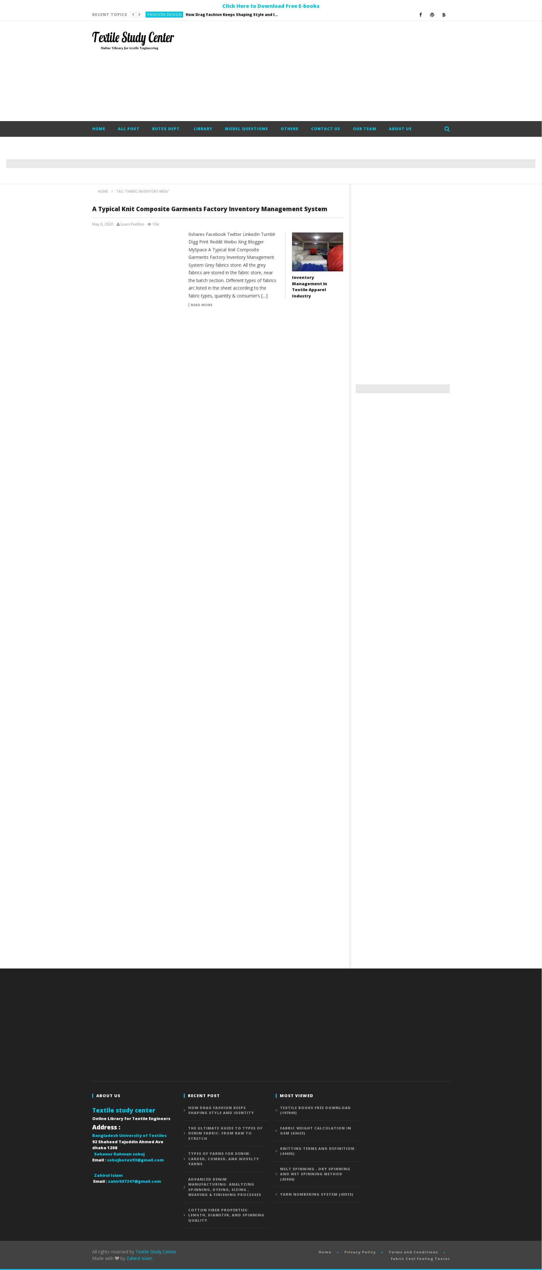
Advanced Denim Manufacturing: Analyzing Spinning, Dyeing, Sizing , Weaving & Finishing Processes (224, 1187)
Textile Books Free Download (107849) (315, 1110)
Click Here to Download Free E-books (271, 6)
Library (203, 128)
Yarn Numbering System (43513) (316, 1194)
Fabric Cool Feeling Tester (420, 1258)
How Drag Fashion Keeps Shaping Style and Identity (221, 1110)
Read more (201, 305)
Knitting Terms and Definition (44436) (317, 1151)
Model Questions (246, 128)
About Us (400, 128)
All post (129, 128)
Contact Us (325, 128)
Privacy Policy (360, 1252)
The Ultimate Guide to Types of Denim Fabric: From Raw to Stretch (211, 14)
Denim (154, 14)
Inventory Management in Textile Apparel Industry (309, 287)
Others (290, 128)
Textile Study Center (156, 1252)
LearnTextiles (132, 224)
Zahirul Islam (139, 1258)
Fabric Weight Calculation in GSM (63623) (315, 1131)
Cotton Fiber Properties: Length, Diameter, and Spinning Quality (226, 1215)
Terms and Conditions (413, 1252)
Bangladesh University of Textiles (129, 1135)
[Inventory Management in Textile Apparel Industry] (317, 251)
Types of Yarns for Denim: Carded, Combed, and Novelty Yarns (223, 1158)
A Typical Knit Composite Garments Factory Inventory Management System (209, 209)
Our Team (364, 128)
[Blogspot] (444, 14)
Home (98, 128)
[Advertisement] (335, 71)
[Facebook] (421, 14)
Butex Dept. (166, 128)
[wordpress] (432, 14)
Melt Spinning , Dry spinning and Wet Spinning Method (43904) (315, 1174)
